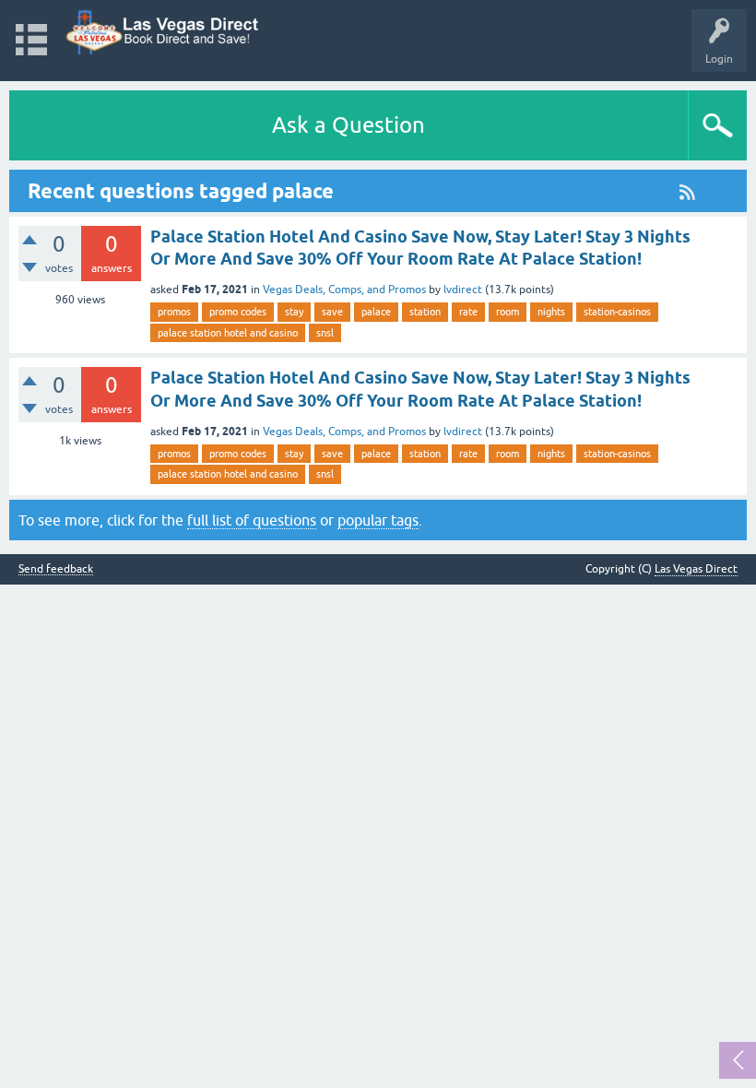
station (425, 311)
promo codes (237, 311)
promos (174, 311)
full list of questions (251, 520)
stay (294, 311)
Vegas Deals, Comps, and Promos (344, 289)
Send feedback (55, 569)
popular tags (378, 520)
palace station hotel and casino (228, 332)
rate (468, 311)
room (507, 311)
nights (551, 311)
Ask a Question (348, 124)
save (332, 311)
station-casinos (617, 311)
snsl (325, 332)
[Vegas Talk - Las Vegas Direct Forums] (163, 31)
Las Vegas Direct (696, 568)
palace (376, 311)
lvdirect (462, 289)
